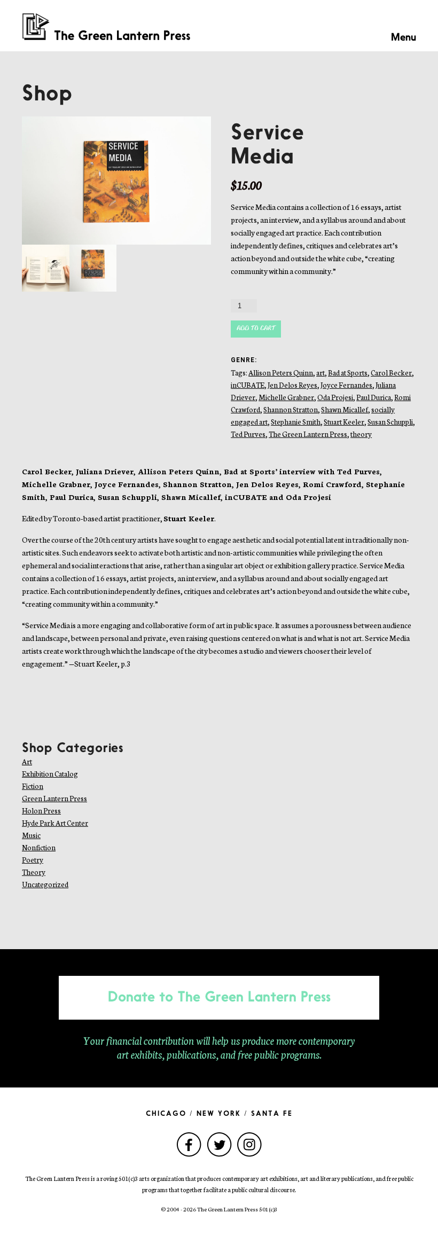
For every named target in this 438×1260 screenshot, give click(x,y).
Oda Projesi (335, 397)
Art (27, 761)
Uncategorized (45, 884)
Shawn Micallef (344, 409)
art (320, 372)
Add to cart (256, 328)
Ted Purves (248, 434)
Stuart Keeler (344, 422)
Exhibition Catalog (50, 774)
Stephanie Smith (295, 422)
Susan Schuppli (390, 422)
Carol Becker (391, 372)
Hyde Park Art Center (55, 823)
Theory (33, 872)
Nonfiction (39, 847)
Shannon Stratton (290, 409)
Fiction (32, 786)
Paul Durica (373, 397)
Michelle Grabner (286, 397)
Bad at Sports (347, 372)
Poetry (32, 860)
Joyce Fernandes (346, 385)
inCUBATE (247, 385)
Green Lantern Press (54, 798)
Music (31, 835)
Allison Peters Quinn (280, 372)
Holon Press (41, 810)
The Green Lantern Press (308, 434)
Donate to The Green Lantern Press (219, 998)
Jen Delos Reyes (292, 385)
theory (361, 434)
